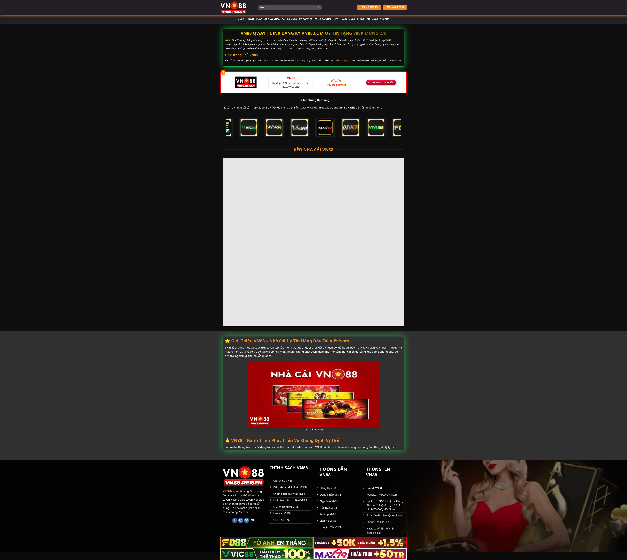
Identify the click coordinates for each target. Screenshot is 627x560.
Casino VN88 (272, 19)
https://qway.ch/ (345, 60)
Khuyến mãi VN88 (367, 19)
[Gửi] (319, 7)
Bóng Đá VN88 (323, 19)
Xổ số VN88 (306, 19)
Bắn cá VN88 (289, 19)
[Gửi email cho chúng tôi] (252, 520)
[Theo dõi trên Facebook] (235, 520)
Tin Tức (384, 19)
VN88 (241, 19)
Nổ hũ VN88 (255, 19)
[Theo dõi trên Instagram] (240, 520)
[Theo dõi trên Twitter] (246, 520)
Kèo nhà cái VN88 (344, 19)
